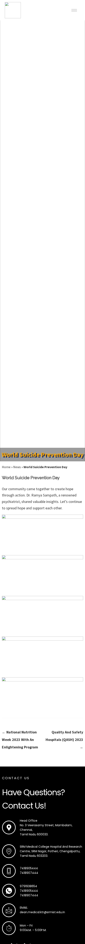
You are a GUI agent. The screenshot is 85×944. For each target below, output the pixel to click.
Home (6, 467)
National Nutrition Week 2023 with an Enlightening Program (20, 739)
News (17, 467)
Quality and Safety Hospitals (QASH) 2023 (64, 739)
